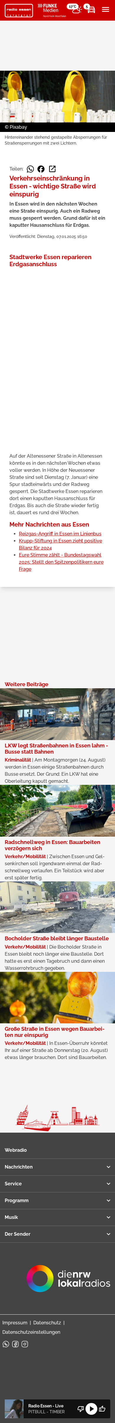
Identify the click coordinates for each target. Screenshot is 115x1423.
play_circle (91, 1409)
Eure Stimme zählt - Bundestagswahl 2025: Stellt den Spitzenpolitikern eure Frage (61, 562)
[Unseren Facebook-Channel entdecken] (15, 1344)
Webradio (16, 1150)
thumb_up (102, 1408)
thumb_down (80, 1408)
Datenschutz (47, 1323)
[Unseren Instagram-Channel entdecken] (24, 1344)
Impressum (14, 1323)
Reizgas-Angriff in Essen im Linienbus (60, 534)
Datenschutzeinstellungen (31, 1332)
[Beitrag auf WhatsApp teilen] (30, 169)
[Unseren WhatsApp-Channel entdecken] (5, 1344)
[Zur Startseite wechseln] (19, 10)
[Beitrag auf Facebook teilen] (41, 169)
